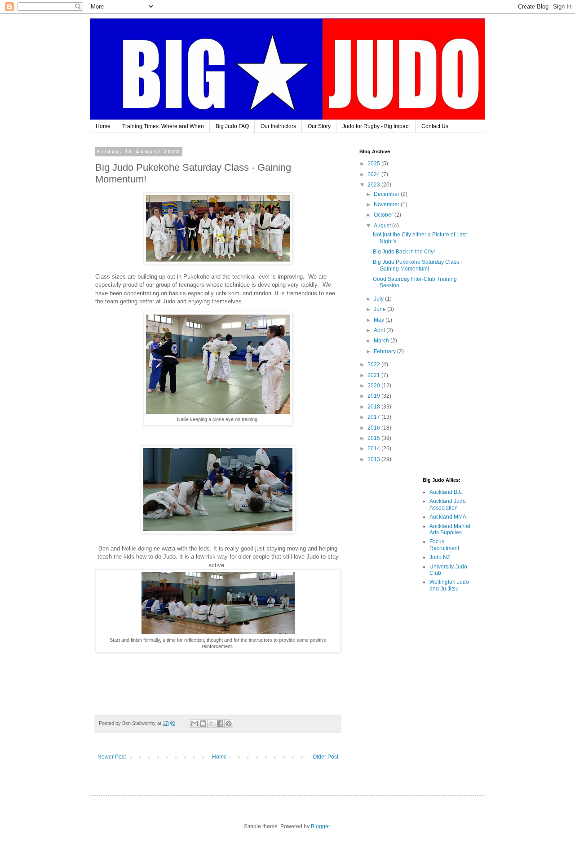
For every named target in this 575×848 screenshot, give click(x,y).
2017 (374, 417)
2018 (374, 407)
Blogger (320, 826)
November (387, 204)
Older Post (325, 757)
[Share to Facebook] (220, 723)
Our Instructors (278, 126)
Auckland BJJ (446, 492)
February (385, 351)
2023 (374, 185)
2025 (374, 163)
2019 (374, 396)
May (379, 320)
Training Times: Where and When (163, 126)
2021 (374, 375)
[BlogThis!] (203, 723)
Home (103, 126)
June (380, 309)
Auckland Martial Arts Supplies (449, 529)
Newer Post (111, 757)
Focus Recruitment (444, 544)
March (382, 340)
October (384, 215)
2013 (374, 459)
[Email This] (194, 723)
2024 (374, 174)
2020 (374, 385)
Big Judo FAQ (232, 126)
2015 (374, 438)
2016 (374, 428)
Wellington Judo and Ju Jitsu (449, 585)
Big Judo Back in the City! (404, 252)
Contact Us (434, 126)
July (379, 299)
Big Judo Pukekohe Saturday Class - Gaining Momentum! (417, 265)
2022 (374, 364)
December (387, 194)
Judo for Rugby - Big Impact (376, 126)
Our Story (319, 126)
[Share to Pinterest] (228, 723)
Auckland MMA (447, 517)
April (380, 330)
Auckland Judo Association (447, 504)
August (383, 225)
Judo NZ (439, 557)
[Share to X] (211, 723)
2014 (374, 448)
